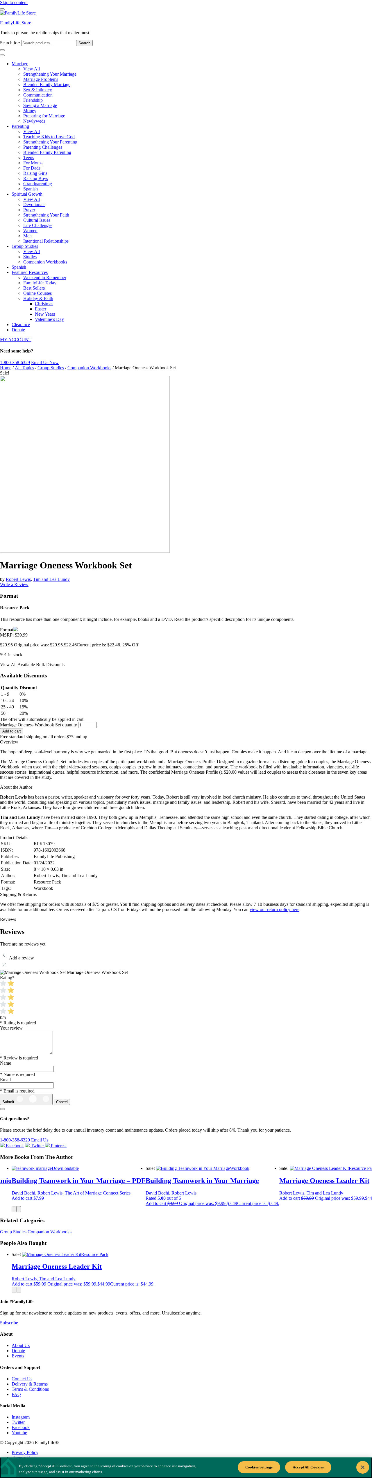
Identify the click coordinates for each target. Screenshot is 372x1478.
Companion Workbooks (45, 261)
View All (31, 68)
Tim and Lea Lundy (51, 579)
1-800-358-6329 (15, 362)
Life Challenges (37, 225)
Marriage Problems (40, 79)
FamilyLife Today (39, 282)
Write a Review (14, 584)
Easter (40, 308)
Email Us (39, 1139)
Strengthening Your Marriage (49, 74)
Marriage (20, 63)
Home (5, 367)
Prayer (29, 209)
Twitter (18, 1422)
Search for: (10, 42)
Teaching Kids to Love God (49, 136)
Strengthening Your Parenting (50, 141)
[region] (186, 1467)
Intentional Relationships (46, 241)
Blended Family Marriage (46, 84)
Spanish (30, 188)
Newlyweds (34, 121)
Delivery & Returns (30, 1383)
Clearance (21, 324)
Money (29, 110)
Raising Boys (35, 178)
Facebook (21, 1427)
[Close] (362, 1467)
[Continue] (2, 1109)
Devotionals (34, 204)
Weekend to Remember (44, 277)
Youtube (19, 1432)
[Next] (18, 1209)
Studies (30, 256)
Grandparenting (37, 183)
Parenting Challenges (42, 147)
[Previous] (14, 1209)
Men (27, 235)
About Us (21, 1345)
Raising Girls (35, 173)
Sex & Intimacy (37, 89)
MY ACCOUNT (15, 339)
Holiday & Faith (38, 298)
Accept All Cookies (308, 1467)
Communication (38, 94)
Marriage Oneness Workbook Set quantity (38, 724)
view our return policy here (274, 909)
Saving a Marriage (40, 105)
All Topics (24, 367)
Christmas (44, 303)
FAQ (16, 1394)
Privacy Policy (25, 1452)
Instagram (21, 1417)
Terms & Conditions (30, 1389)
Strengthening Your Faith (46, 214)
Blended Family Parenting (47, 152)
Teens (28, 157)
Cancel (62, 1102)
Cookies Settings (259, 1467)
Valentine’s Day (49, 319)
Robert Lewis (18, 579)
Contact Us (22, 1378)
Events (18, 1355)
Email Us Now (45, 362)
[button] (28, 1198)
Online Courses (37, 293)
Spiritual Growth (27, 194)
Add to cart (11, 731)
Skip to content (14, 2)
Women (30, 230)
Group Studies (25, 246)
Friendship (33, 100)
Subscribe (9, 1322)
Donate (18, 329)
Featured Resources (30, 272)
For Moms (32, 162)
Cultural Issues (36, 220)
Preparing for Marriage (44, 115)
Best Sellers (34, 288)
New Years (45, 314)
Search (84, 43)
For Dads (31, 168)
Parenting (20, 126)
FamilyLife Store (15, 22)
